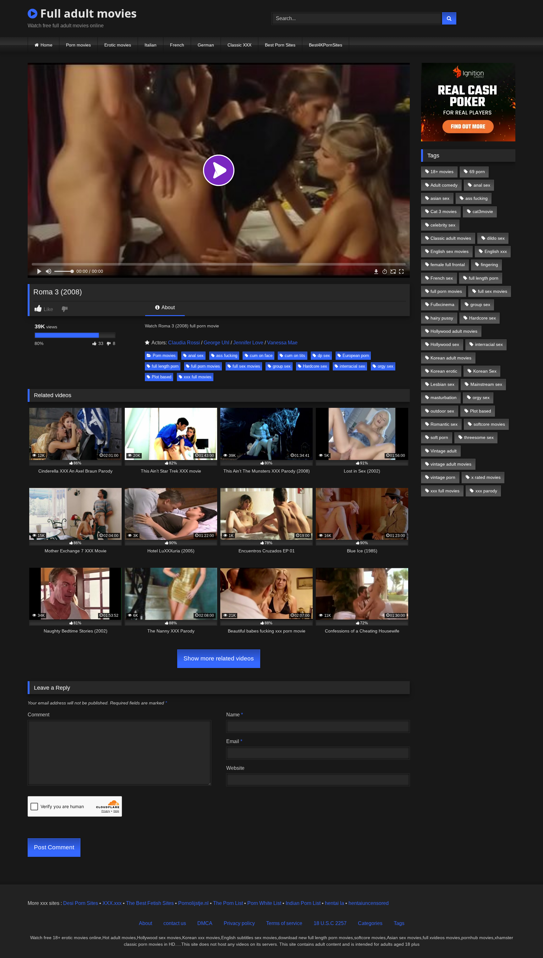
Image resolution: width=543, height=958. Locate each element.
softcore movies (489, 424)
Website (235, 768)
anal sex (196, 355)
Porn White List (264, 903)
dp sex (324, 355)
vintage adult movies (451, 464)
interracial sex (352, 366)
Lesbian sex (442, 384)
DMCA (204, 923)
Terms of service (284, 923)
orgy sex (385, 366)
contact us (174, 923)
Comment (38, 714)
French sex (442, 278)
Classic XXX (239, 44)
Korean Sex (484, 371)
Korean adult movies (451, 357)
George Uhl (216, 342)
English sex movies (450, 251)
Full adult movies (87, 13)
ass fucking (226, 355)
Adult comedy (444, 185)
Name (234, 714)
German (206, 44)
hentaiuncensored (368, 903)
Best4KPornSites (325, 44)
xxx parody (486, 490)
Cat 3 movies (444, 211)
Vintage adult (444, 450)
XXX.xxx (112, 903)
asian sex (440, 198)
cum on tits (295, 355)
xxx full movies (197, 377)
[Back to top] (523, 939)
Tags (399, 923)
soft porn (439, 437)
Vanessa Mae (282, 342)
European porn (356, 355)
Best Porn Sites (280, 44)
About (168, 307)
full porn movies (205, 366)
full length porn (165, 366)
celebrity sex (443, 224)
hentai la (334, 903)
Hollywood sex (445, 344)
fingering (489, 264)
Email (234, 741)
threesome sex (479, 437)
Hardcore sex (315, 366)
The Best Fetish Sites (150, 903)
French (177, 44)
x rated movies (486, 477)
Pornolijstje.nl (193, 903)
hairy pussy (442, 317)
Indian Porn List (303, 903)
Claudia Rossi (184, 342)
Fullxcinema (442, 304)
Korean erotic (444, 371)
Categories (370, 923)
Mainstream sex (486, 384)
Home (46, 44)
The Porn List (228, 903)
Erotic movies (117, 44)
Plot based (161, 377)
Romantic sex (444, 424)
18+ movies (442, 171)
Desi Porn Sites (80, 903)
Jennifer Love (248, 342)
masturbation (444, 397)
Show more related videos (219, 658)
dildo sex (496, 238)
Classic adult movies (451, 238)
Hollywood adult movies (454, 331)
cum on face (261, 355)
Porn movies (78, 44)
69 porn (477, 171)
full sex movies (246, 366)
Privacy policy (239, 923)
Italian (150, 44)
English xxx (496, 251)
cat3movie (483, 211)
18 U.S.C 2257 (330, 923)
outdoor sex (442, 410)
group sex (282, 366)
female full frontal (448, 264)
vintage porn (443, 477)
